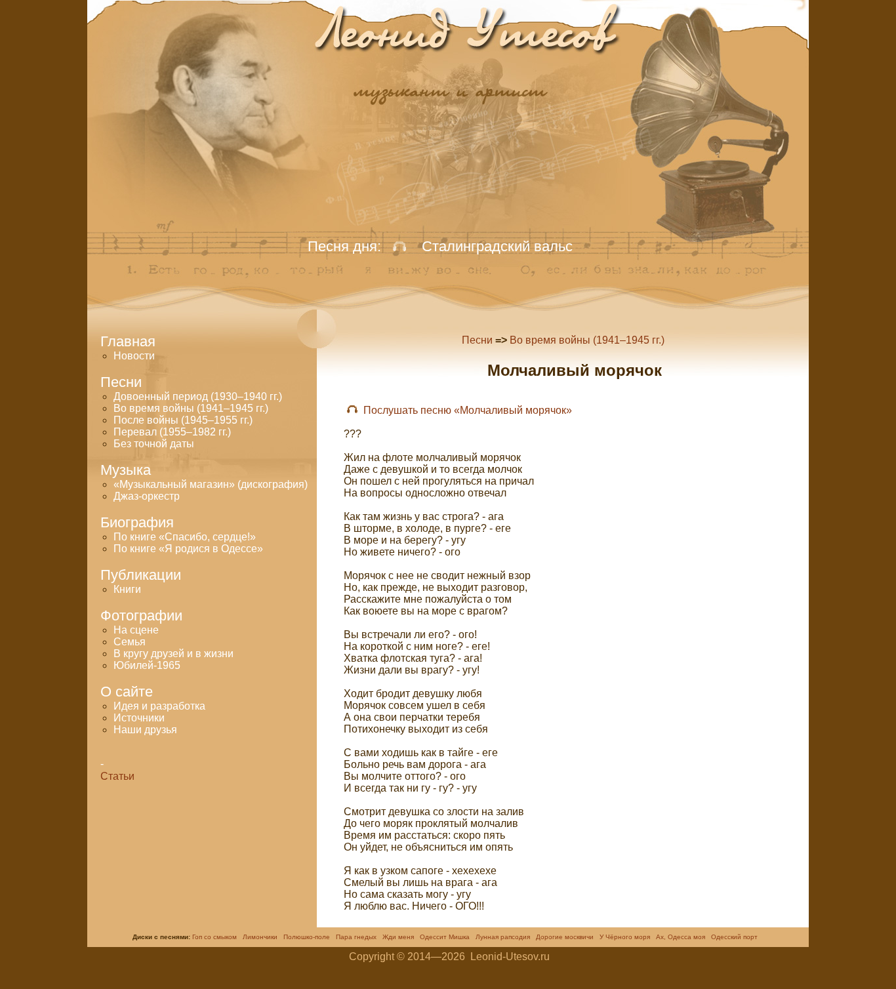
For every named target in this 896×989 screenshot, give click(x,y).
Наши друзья (145, 729)
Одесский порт (734, 936)
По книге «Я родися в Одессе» (188, 548)
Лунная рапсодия (503, 936)
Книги (127, 589)
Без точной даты (153, 443)
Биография (137, 522)
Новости (134, 355)
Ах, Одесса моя (680, 936)
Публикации (140, 575)
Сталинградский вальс (497, 246)
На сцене (136, 630)
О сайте (126, 691)
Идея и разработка (159, 706)
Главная (127, 341)
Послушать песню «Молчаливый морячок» (467, 410)
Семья (129, 641)
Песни (477, 340)
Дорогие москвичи (565, 936)
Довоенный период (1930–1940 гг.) (197, 396)
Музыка (125, 470)
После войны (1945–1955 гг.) (183, 420)
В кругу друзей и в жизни (173, 653)
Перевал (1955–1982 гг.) (172, 431)
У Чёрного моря (625, 936)
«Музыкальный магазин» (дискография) (210, 484)
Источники (139, 717)
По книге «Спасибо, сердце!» (184, 536)
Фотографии (141, 615)
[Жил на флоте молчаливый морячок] (352, 410)
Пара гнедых (356, 936)
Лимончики (260, 936)
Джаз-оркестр (146, 496)
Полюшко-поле (306, 936)
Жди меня (398, 936)
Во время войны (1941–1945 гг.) (190, 408)
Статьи (117, 776)
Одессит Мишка (445, 936)
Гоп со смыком (214, 936)
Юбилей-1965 (146, 665)
